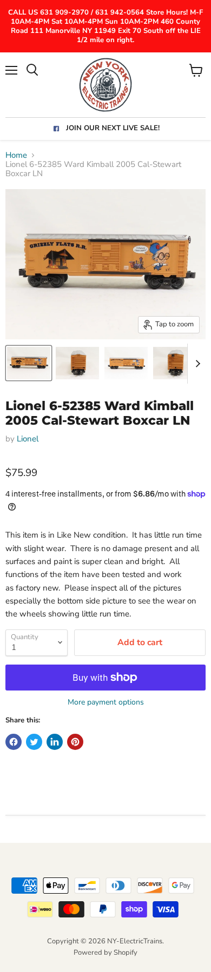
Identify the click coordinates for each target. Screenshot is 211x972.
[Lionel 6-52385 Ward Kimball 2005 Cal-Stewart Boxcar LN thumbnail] (28, 363)
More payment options (106, 702)
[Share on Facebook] (13, 742)
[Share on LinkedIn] (55, 742)
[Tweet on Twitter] (34, 742)
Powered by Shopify (105, 952)
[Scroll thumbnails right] (196, 364)
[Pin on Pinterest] (75, 742)
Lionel (27, 438)
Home (16, 155)
